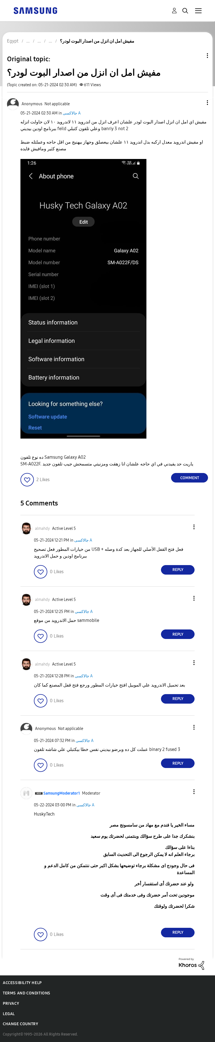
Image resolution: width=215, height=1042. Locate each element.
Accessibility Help (22, 982)
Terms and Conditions (26, 993)
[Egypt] (35, 10)
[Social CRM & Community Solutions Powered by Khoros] (191, 963)
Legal (9, 1013)
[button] (198, 102)
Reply (177, 569)
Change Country (20, 1024)
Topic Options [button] (198, 55)
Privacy (11, 1003)
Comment (189, 478)
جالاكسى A (72, 113)
